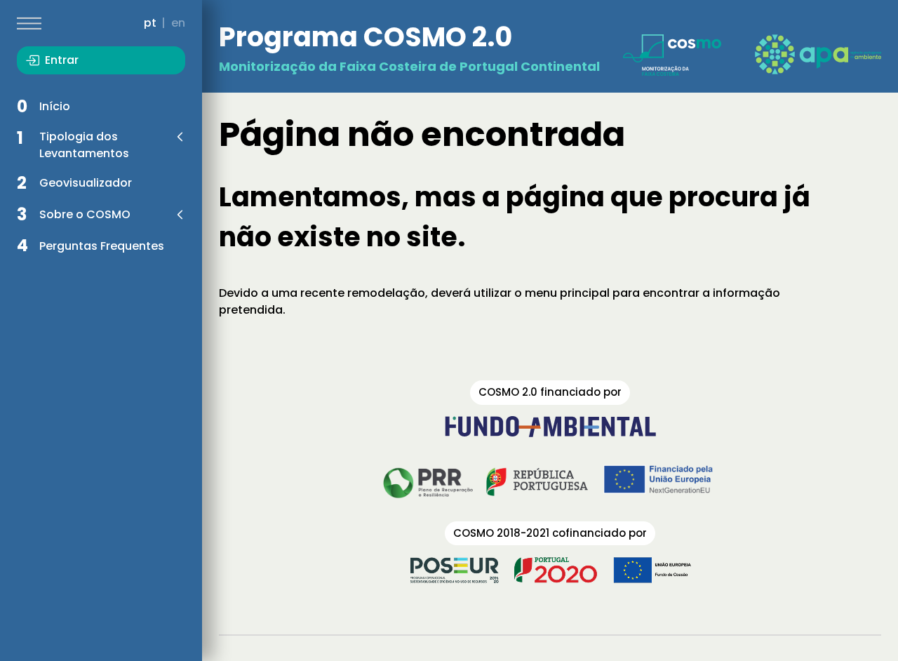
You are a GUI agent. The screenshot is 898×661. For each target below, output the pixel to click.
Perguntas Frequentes (101, 246)
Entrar (62, 60)
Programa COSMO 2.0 (365, 36)
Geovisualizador (85, 183)
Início (54, 106)
